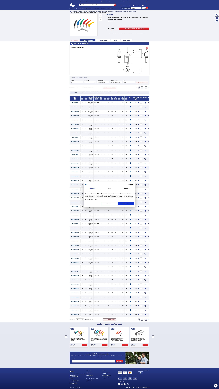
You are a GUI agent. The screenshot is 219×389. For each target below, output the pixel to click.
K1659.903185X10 (75, 176)
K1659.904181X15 (75, 245)
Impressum (128, 387)
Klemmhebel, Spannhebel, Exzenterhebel (86, 11)
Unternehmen (88, 8)
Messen (88, 373)
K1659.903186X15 (75, 197)
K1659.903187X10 (75, 210)
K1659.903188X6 (75, 223)
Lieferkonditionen (106, 372)
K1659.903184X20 (75, 167)
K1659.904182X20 (75, 275)
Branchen (110, 8)
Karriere (97, 8)
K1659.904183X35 (75, 314)
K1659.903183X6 (75, 137)
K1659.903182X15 (75, 128)
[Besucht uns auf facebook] (125, 384)
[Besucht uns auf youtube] (122, 384)
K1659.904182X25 (75, 279)
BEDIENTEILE (74, 11)
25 (146, 87)
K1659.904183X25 (75, 305)
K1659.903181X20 (75, 115)
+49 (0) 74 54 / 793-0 (75, 380)
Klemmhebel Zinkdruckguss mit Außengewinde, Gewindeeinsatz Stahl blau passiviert (119, 11)
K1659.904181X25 (75, 253)
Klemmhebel (98, 11)
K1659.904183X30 (75, 310)
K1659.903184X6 (75, 154)
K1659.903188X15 (75, 232)
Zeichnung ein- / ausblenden (80, 43)
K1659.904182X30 (75, 284)
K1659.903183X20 (75, 150)
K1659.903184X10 (75, 158)
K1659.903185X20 (75, 184)
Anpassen (109, 203)
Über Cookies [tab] (127, 188)
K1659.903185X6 (75, 171)
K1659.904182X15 (75, 271)
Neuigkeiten (89, 372)
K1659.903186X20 (75, 202)
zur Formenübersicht (75, 40)
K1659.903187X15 (75, 215)
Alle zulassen (126, 203)
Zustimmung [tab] (92, 188)
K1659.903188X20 (75, 236)
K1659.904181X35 (75, 262)
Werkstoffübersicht (107, 375)
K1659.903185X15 (75, 180)
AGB (133, 387)
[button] (66, 336)
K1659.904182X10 (75, 266)
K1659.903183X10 (75, 141)
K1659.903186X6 (75, 189)
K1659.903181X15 (75, 111)
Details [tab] (109, 188)
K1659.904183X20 (75, 301)
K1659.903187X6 (75, 206)
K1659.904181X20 (75, 249)
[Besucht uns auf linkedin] (119, 384)
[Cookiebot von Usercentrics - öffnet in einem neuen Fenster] (129, 184)
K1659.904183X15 (75, 297)
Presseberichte (90, 375)
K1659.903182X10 (75, 124)
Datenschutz (138, 387)
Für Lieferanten (106, 377)
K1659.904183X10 (75, 292)
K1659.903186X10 (75, 193)
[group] (79, 337)
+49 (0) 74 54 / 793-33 (75, 381)
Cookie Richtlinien (145, 387)
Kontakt (104, 378)
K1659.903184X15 (75, 163)
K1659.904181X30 (75, 258)
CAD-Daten (105, 373)
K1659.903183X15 (75, 145)
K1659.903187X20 (75, 219)
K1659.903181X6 (75, 102)
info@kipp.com (74, 383)
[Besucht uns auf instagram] (128, 384)
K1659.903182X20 (75, 132)
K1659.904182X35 (75, 288)
